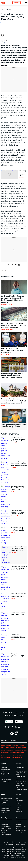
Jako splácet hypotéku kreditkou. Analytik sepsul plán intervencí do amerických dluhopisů (13, 325)
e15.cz (2, 9)
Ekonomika (19, 818)
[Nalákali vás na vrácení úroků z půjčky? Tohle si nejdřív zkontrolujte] (6, 555)
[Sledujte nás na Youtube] (19, 727)
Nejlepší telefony (5, 824)
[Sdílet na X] (12, 264)
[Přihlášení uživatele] (22, 2)
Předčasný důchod (20, 822)
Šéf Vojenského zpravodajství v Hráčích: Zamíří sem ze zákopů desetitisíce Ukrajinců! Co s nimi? (18, 655)
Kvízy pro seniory (5, 777)
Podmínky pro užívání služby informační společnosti (14, 849)
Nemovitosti (9, 750)
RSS (15, 715)
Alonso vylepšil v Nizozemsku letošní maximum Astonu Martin (18, 636)
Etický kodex (6, 857)
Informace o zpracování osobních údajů (11, 851)
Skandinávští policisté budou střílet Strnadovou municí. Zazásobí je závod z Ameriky (12, 376)
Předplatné (8, 715)
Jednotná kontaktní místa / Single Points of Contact (13, 855)
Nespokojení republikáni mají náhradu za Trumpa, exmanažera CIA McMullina (23, 173)
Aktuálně (3, 763)
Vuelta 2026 (18, 757)
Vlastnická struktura (18, 853)
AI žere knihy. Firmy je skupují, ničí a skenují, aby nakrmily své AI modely (18, 529)
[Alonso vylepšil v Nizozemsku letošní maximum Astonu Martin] (5, 642)
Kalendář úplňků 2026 (6, 779)
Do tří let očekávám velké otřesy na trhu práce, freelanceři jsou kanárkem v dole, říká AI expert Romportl (13, 299)
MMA (17, 798)
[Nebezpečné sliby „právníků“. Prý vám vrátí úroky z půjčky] (14, 416)
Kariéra (21, 715)
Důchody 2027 (19, 828)
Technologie (4, 818)
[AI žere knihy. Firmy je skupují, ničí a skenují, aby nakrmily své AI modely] (5, 535)
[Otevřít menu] (25, 2)
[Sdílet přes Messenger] (15, 264)
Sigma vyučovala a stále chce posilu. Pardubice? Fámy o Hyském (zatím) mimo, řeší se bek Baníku (19, 568)
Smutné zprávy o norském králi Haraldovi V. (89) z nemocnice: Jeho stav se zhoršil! (18, 614)
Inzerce (20, 712)
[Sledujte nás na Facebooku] (12, 727)
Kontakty (5, 712)
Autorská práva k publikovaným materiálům (13, 847)
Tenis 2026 (18, 805)
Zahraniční (8, 9)
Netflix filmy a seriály (6, 834)
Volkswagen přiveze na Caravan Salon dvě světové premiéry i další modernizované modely (18, 488)
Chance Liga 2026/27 (8, 757)
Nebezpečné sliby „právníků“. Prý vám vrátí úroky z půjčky (14, 426)
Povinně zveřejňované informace (17, 857)
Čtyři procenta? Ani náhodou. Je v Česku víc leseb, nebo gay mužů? (17, 512)
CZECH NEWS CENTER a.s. (20, 841)
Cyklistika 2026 (19, 811)
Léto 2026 (18, 763)
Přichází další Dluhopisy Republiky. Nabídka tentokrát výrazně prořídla (12, 350)
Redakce (13, 712)
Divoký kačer (4, 812)
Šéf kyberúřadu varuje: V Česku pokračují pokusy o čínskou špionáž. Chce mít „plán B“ (18, 439)
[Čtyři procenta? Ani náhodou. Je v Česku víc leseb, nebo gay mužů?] (5, 517)
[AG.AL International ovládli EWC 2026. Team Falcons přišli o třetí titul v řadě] (5, 601)
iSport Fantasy (10, 747)
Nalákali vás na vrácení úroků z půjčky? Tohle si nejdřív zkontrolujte (18, 548)
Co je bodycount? (5, 781)
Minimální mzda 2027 (21, 830)
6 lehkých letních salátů (21, 789)
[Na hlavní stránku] (3, 2)
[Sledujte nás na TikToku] (22, 727)
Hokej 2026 (18, 803)
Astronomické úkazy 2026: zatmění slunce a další (21, 778)
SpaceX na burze (5, 822)
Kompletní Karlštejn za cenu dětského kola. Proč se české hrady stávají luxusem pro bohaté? (14, 401)
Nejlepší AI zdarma (5, 826)
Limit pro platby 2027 (21, 826)
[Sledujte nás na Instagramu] (15, 727)
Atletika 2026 (19, 809)
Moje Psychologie (6, 745)
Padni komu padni (5, 808)
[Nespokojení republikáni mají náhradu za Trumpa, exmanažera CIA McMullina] (9, 174)
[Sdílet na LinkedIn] (19, 264)
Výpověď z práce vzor (6, 810)
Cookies (23, 851)
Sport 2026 (19, 794)
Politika (3, 794)
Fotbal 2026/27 (19, 800)
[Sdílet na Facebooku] (9, 264)
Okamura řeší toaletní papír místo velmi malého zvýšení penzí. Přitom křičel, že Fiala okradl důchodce (18, 463)
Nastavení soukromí (8, 853)
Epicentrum (4, 767)
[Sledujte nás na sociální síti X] (9, 727)
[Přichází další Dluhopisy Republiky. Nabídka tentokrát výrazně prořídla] (14, 339)
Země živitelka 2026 (20, 833)
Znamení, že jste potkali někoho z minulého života (21, 772)
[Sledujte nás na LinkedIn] (5, 727)
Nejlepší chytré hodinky (6, 828)
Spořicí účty (18, 824)
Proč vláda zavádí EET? (6, 806)
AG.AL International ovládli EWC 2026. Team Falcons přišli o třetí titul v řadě (18, 595)
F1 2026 (17, 807)
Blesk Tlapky (15, 745)
